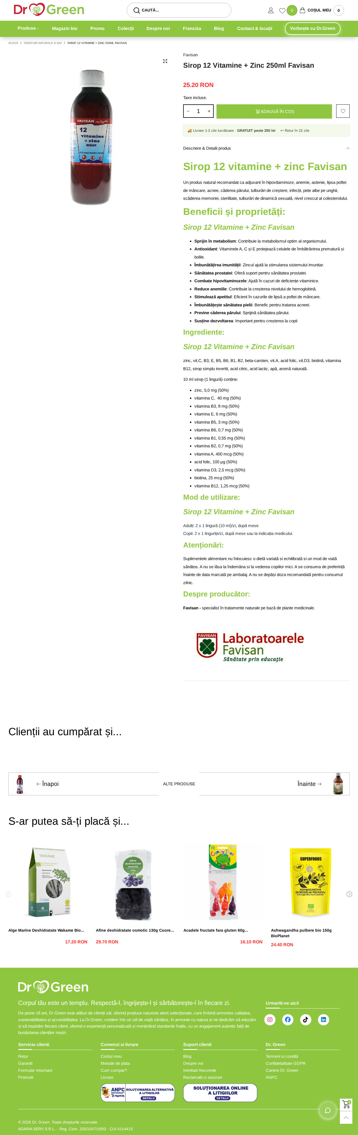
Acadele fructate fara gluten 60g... (215, 930)
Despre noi (158, 28)
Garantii (25, 1063)
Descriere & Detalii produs (207, 148)
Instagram (269, 1019)
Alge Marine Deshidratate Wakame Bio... (46, 930)
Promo (97, 28)
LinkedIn (323, 1019)
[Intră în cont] (273, 10)
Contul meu (111, 1056)
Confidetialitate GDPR (286, 1063)
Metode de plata (115, 1063)
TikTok (305, 1019)
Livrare (107, 1077)
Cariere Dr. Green (282, 1070)
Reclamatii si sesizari (202, 1077)
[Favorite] (283, 11)
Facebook (287, 1019)
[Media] (165, 61)
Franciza (192, 28)
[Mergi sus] (346, 1117)
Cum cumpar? (114, 1070)
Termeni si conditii (282, 1056)
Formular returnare (35, 1070)
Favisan (190, 54)
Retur (23, 1056)
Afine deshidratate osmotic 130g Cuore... (135, 930)
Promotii (25, 1077)
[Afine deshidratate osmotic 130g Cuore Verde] (135, 882)
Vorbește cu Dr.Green (312, 28)
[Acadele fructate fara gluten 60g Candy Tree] (223, 882)
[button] (188, 111)
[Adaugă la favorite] (343, 111)
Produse (27, 28)
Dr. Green (41, 1122)
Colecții (126, 28)
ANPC (271, 1077)
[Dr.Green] (49, 9)
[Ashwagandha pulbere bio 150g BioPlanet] (310, 882)
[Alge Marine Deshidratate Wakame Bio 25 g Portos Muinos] (48, 882)
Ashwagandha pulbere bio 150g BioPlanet (301, 933)
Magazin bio (64, 28)
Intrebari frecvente (199, 1070)
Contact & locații (254, 28)
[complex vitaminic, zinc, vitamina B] (91, 134)
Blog (219, 28)
